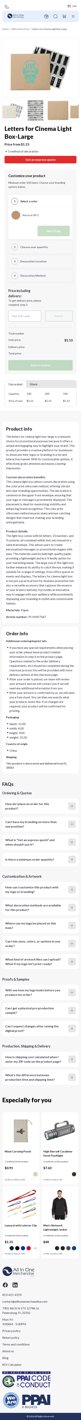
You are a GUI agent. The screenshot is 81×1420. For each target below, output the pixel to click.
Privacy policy (11, 1330)
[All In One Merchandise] (15, 16)
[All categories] (73, 16)
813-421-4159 (11, 1294)
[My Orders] (46, 16)
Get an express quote (40, 159)
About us (8, 1351)
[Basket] (64, 16)
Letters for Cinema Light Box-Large (49, 29)
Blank (33, 384)
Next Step (54, 231)
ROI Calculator (12, 1364)
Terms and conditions (16, 1344)
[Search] (55, 16)
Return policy (10, 1337)
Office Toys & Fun (20, 29)
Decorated (15, 384)
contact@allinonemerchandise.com (21, 1301)
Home (5, 29)
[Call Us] (7, 7)
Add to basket (40, 365)
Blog (5, 1358)
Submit (58, 316)
